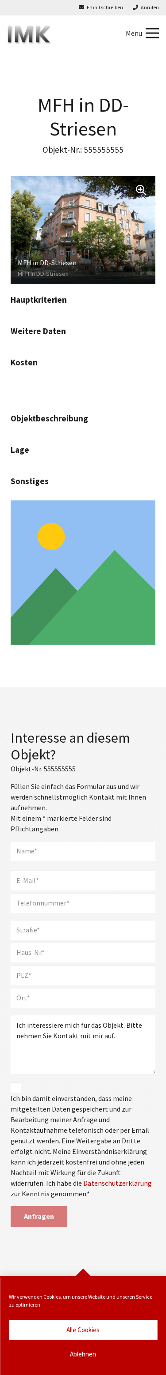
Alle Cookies (83, 1330)
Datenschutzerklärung (117, 1183)
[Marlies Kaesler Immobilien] (29, 33)
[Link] (83, 572)
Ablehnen (83, 1354)
